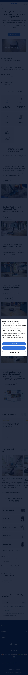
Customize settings (14, 352)
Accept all (14, 344)
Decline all (14, 348)
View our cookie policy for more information (12, 337)
